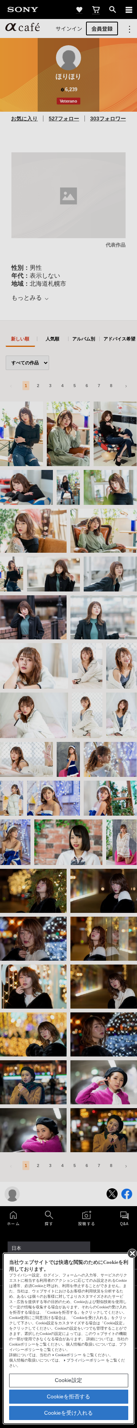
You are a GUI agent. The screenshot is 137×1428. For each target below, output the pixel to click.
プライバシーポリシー (86, 1360)
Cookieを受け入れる (68, 1413)
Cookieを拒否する (68, 1396)
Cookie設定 (68, 1380)
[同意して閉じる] (131, 1253)
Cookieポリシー (68, 1355)
